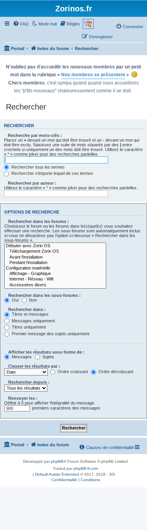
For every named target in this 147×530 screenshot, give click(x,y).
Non (32, 300)
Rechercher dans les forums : (38, 221)
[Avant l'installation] (55, 257)
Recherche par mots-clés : (35, 135)
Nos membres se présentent (93, 74)
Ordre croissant (72, 371)
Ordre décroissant (115, 371)
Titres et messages (30, 314)
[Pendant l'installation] (55, 263)
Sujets (47, 356)
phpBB (57, 461)
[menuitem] (21, 24)
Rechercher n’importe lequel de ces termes (51, 173)
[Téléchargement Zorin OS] (55, 251)
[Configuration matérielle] (55, 268)
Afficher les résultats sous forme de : (46, 352)
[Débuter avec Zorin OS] (55, 246)
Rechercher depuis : (29, 382)
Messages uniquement (33, 320)
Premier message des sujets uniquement (50, 333)
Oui (14, 300)
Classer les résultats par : (34, 366)
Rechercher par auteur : (32, 183)
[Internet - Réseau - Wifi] (55, 279)
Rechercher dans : (27, 309)
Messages (21, 356)
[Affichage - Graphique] (55, 274)
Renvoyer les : (23, 398)
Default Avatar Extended (57, 474)
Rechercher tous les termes (37, 167)
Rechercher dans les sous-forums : (44, 295)
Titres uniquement (28, 327)
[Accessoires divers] (55, 285)
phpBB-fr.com (86, 468)
